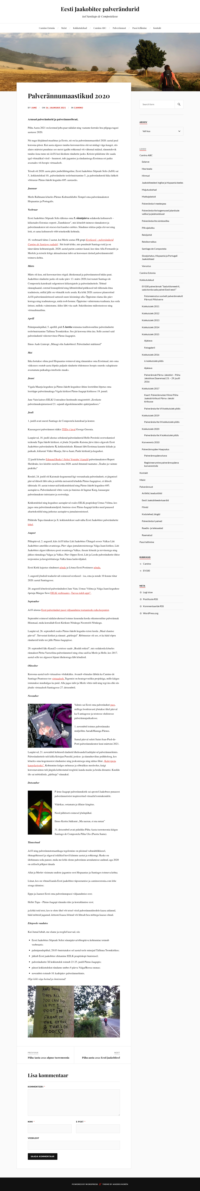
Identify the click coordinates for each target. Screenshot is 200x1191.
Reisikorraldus (149, 241)
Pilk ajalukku (148, 227)
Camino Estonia (47, 27)
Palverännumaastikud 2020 (69, 95)
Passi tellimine (139, 27)
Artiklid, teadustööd (152, 493)
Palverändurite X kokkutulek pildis (161, 435)
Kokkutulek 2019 (150, 415)
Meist (64, 27)
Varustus (146, 266)
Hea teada (147, 168)
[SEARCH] (179, 104)
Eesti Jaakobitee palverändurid (100, 9)
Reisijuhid (147, 234)
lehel (30, 524)
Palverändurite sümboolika (155, 220)
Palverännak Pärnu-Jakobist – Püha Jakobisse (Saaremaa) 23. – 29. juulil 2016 (162, 378)
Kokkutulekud (80, 27)
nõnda (62, 567)
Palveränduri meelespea (154, 203)
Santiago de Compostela (154, 248)
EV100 (146, 570)
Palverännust (119, 27)
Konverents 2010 (150, 442)
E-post (80, 1122)
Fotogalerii (149, 347)
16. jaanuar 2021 (56, 108)
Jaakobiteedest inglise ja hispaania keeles (162, 182)
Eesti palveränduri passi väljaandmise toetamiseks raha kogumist (75, 610)
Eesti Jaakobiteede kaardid (155, 500)
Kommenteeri (36, 1087)
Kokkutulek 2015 (150, 334)
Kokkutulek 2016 (150, 354)
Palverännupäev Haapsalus (155, 449)
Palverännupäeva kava (155, 455)
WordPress (92, 1184)
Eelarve (145, 161)
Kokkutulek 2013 (150, 320)
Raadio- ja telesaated (152, 528)
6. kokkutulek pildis (154, 360)
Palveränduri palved (152, 521)
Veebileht (33, 1138)
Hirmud (146, 175)
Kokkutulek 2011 (150, 306)
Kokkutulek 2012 (150, 313)
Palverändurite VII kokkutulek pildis (162, 408)
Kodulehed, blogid (151, 514)
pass (112, 704)
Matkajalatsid (149, 196)
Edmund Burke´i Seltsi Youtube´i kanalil (67, 459)
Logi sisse (148, 592)
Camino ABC (99, 27)
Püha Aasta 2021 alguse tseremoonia (48, 1057)
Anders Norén (120, 1184)
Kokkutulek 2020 (150, 428)
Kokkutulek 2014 (150, 327)
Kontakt (157, 27)
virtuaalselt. (58, 678)
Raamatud (147, 535)
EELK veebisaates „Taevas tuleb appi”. (70, 593)
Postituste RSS (150, 599)
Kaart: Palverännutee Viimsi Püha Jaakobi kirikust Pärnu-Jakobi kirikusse (161, 398)
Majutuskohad (149, 189)
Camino (78, 108)
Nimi (31, 1122)
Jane (34, 108)
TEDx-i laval (69, 429)
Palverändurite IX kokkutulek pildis (162, 421)
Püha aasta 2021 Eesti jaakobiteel (101, 1057)
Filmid (145, 507)
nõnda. (97, 567)
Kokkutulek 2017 (150, 388)
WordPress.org (150, 613)
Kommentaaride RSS (153, 606)
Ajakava (148, 340)
